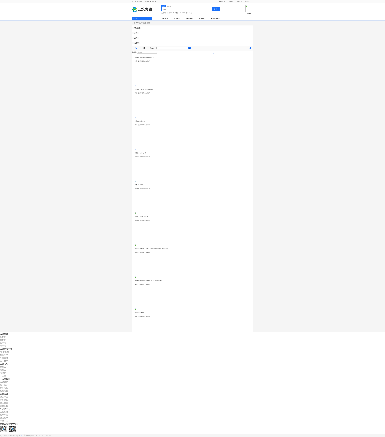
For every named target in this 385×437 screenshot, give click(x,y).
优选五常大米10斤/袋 (140, 153)
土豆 (180, 13)
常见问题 (4, 415)
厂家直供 (4, 358)
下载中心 (4, 421)
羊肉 (190, 13)
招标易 (3, 337)
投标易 (3, 340)
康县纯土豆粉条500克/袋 (141, 216)
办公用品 (4, 355)
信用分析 (4, 388)
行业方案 (4, 361)
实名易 (3, 373)
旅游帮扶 (177, 18)
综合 (136, 48)
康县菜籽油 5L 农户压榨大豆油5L (144, 89)
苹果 (183, 13)
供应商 (169, 6)
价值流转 (4, 391)
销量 (143, 48)
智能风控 (4, 382)
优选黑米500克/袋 (139, 312)
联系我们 (4, 418)
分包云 (3, 370)
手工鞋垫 (175, 13)
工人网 (3, 376)
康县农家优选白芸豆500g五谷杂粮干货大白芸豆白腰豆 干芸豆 (151, 248)
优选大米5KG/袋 (139, 185)
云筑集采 (231, 1)
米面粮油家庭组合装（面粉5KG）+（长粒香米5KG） (149, 280)
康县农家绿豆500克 (140, 121)
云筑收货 (4, 406)
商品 (163, 6)
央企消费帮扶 (215, 18)
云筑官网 (239, 1)
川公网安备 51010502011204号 (36, 435)
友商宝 (3, 346)
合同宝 (3, 343)
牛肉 (187, 13)
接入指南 (4, 403)
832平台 (202, 18)
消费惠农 (164, 18)
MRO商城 (4, 352)
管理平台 (4, 397)
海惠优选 (189, 18)
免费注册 (139, 1)
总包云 (3, 367)
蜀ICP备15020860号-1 (10, 435)
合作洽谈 (4, 412)
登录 (135, 1)
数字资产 (4, 385)
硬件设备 (4, 400)
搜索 (215, 9)
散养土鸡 (169, 13)
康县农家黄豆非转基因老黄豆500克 (144, 57)
